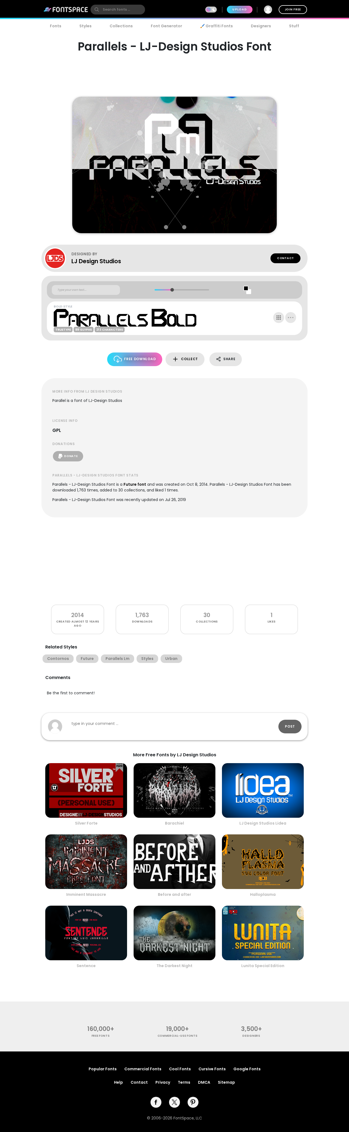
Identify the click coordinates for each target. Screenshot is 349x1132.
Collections (121, 26)
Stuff (294, 26)
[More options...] (290, 317)
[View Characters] (278, 317)
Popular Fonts (103, 1069)
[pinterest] (193, 1102)
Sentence (86, 965)
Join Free (293, 9)
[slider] (172, 290)
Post (290, 726)
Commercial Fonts (142, 1069)
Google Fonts (247, 1069)
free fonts (101, 1036)
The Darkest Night (174, 965)
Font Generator (166, 26)
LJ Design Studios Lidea (262, 823)
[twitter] (174, 1102)
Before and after (174, 894)
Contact (285, 258)
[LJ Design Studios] (57, 258)
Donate (71, 456)
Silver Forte (86, 823)
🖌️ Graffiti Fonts (216, 26)
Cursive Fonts (212, 1069)
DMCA (204, 1082)
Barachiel (174, 823)
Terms (184, 1082)
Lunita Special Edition (262, 965)
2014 (77, 615)
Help (118, 1082)
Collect (189, 359)
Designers (261, 26)
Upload (239, 9)
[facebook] (156, 1102)
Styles (85, 26)
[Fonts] (66, 9)
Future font (135, 484)
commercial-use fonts (178, 1036)
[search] (118, 9)
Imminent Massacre (86, 894)
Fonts (55, 26)
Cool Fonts (180, 1069)
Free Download (140, 359)
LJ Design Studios (96, 261)
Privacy (162, 1082)
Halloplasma (263, 894)
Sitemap (226, 1082)
